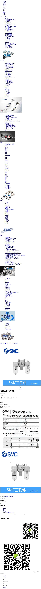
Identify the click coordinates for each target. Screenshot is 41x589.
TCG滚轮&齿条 (8, 237)
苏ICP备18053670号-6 (10, 512)
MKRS (6, 170)
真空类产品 (7, 91)
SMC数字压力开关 (8, 46)
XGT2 (6, 154)
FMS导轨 (6, 202)
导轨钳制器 (7, 168)
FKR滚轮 (6, 217)
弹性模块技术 (7, 308)
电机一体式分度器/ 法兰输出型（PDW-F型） (13, 263)
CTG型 (6, 299)
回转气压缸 (7, 90)
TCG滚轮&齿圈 (8, 240)
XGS (5, 146)
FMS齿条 (6, 208)
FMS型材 (6, 221)
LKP (5, 173)
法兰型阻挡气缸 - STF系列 (10, 77)
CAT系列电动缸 (8, 326)
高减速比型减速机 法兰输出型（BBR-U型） (13, 253)
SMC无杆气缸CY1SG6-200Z (10, 24)
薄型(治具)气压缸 (8, 83)
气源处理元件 (7, 62)
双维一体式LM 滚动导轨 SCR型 (11, 117)
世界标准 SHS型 (8, 123)
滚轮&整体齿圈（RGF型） (10, 242)
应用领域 (6, 283)
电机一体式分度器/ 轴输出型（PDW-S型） (13, 264)
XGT (6, 151)
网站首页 (4, 1)
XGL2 (6, 153)
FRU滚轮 (6, 216)
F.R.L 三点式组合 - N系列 (9, 63)
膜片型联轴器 (7, 155)
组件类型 (6, 285)
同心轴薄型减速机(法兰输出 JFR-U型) (12, 258)
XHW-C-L (6, 164)
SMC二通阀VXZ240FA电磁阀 (10, 26)
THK (3, 9)
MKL (6, 178)
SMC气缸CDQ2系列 (8, 21)
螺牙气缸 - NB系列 (8, 71)
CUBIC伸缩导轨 (8, 329)
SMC (3, 7)
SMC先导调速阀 (8, 28)
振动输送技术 (7, 303)
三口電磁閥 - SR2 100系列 (9, 66)
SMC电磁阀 (7, 25)
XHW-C (6, 165)
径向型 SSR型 (7, 122)
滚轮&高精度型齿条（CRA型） (11, 238)
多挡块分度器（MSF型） (9, 261)
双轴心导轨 (7, 323)
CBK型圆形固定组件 (8, 293)
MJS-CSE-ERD (7, 186)
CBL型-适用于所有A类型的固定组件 (11, 292)
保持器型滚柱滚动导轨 (9, 124)
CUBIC (4, 14)
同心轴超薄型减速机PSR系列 (10, 249)
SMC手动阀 (7, 42)
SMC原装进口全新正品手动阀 (10, 44)
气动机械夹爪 (7, 89)
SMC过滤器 (15, 343)
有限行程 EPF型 (8, 116)
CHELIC (4, 8)
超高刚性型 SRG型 (8, 127)
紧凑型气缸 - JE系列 (8, 73)
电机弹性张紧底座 (8, 302)
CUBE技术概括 (7, 278)
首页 (1, 343)
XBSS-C (6, 160)
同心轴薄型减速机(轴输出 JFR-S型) (11, 257)
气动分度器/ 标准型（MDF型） (10, 262)
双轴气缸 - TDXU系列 (9, 82)
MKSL (6, 174)
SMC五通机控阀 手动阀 (9, 43)
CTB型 (6, 300)
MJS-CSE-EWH (7, 187)
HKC (6, 181)
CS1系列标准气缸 (8, 22)
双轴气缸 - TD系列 (8, 80)
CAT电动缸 (7, 325)
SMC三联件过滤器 (8, 33)
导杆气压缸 (7, 85)
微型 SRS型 (7, 118)
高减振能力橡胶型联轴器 (9, 144)
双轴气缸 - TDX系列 (8, 81)
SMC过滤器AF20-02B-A (9, 36)
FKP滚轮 (6, 218)
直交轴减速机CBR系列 (9, 256)
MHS (6, 156)
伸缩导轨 (6, 328)
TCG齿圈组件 (7, 244)
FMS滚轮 (6, 212)
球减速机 (6, 248)
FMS (3, 11)
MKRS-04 (6, 169)
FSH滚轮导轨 (7, 204)
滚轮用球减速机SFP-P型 (9, 246)
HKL (6, 182)
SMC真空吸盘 (7, 38)
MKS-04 (6, 176)
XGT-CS (6, 150)
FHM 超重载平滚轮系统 (9, 209)
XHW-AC (6, 166)
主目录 (6, 279)
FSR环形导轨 (7, 206)
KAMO (4, 12)
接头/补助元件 (7, 92)
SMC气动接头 (7, 39)
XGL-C (6, 145)
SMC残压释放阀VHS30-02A (10, 29)
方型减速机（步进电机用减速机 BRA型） (12, 250)
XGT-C (6, 149)
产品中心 (4, 3)
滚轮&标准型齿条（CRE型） (10, 239)
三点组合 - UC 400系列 (9, 64)
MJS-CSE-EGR (7, 185)
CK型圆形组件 (7, 287)
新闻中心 (4, 4)
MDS (6, 158)
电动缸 (6, 94)
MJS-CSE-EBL (7, 188)
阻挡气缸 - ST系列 (8, 76)
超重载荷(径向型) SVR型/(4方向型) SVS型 (12, 120)
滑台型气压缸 (7, 84)
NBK (3, 10)
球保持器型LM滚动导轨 (9, 115)
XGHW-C (6, 167)
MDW (6, 159)
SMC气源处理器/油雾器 (9, 34)
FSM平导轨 (7, 203)
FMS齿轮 (6, 219)
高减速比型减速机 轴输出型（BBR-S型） (12, 254)
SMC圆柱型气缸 (8, 20)
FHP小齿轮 (7, 220)
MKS (6, 177)
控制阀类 (6, 65)
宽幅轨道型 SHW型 (8, 119)
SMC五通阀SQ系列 (8, 27)
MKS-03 (6, 175)
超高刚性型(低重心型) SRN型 (10, 126)
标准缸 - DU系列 (8, 74)
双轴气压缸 (7, 79)
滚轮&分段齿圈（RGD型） (10, 241)
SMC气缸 (6, 18)
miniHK (6, 180)
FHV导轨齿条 (7, 211)
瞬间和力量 (7, 282)
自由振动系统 (7, 304)
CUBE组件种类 (7, 284)
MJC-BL (6, 184)
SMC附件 (6, 37)
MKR (6, 171)
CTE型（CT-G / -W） (9, 296)
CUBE (4, 13)
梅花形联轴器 (7, 183)
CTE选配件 (7, 301)
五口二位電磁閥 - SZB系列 (10, 67)
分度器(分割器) (7, 259)
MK (5, 179)
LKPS (6, 172)
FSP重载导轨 (7, 207)
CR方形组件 (7, 286)
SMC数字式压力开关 (8, 47)
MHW (6, 157)
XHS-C (6, 163)
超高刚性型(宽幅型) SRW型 (10, 125)
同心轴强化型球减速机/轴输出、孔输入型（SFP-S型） (15, 255)
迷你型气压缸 (7, 68)
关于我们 (4, 2)
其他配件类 (7, 93)
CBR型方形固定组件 (8, 294)
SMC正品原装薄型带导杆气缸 (10, 19)
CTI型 (6, 297)
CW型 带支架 (7, 288)
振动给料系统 (7, 305)
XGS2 (6, 152)
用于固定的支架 (8, 291)
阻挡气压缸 (7, 75)
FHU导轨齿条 (7, 210)
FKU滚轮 (6, 215)
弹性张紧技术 (7, 295)
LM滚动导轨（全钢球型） (10, 128)
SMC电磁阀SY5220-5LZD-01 (10, 30)
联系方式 (4, 5)
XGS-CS (6, 148)
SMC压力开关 (7, 45)
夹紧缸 (6, 88)
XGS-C (6, 147)
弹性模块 (6, 309)
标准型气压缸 (7, 72)
